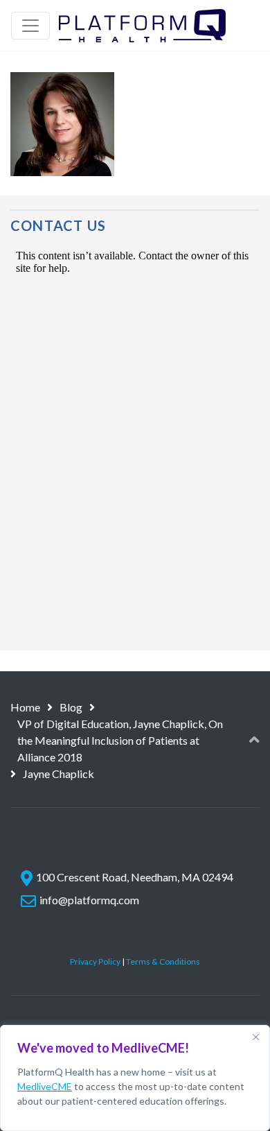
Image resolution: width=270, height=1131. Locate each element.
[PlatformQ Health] (142, 25)
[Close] (255, 1036)
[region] (135, 1078)
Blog (71, 707)
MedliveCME (44, 1086)
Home (25, 707)
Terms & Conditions (163, 961)
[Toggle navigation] (30, 26)
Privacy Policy (95, 961)
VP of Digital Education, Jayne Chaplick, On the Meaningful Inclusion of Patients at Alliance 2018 (120, 740)
